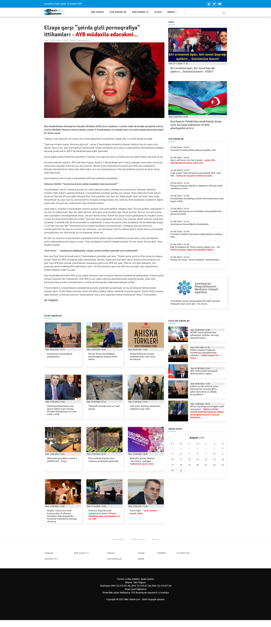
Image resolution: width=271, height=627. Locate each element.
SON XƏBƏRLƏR (118, 12)
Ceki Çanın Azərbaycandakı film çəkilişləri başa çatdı (145, 407)
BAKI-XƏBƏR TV (140, 12)
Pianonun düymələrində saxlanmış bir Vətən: (104, 514)
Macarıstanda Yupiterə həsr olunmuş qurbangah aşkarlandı (103, 459)
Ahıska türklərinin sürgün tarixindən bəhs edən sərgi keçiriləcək (142, 356)
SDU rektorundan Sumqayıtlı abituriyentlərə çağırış (204, 372)
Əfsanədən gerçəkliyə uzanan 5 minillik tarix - (62, 459)
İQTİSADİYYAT (183, 553)
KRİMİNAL (161, 553)
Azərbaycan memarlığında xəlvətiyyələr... (59, 355)
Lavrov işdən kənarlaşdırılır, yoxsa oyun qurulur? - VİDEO (197, 69)
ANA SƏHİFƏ (97, 12)
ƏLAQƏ (158, 12)
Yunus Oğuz (143, 512)
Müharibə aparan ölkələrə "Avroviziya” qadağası (142, 461)
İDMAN (141, 559)
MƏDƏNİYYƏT (51, 559)
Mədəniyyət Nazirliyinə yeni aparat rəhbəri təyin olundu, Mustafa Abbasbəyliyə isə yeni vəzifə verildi (61, 410)
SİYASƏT (111, 553)
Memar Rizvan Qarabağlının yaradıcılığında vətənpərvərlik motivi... (102, 356)
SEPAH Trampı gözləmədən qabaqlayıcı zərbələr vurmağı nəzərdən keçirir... (204, 335)
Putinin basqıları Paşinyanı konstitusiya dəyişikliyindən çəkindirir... (204, 354)
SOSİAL (141, 553)
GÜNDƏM (49, 553)
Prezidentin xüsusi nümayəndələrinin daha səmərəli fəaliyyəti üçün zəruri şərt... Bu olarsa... (195, 302)
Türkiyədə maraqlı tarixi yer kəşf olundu (104, 407)
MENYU (171, 12)
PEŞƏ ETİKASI (138, 539)
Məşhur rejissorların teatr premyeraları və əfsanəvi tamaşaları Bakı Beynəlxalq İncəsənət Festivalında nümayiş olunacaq (62, 516)
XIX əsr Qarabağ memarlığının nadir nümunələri (207, 412)
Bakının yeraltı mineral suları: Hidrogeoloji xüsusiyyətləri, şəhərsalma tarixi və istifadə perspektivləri (204, 390)
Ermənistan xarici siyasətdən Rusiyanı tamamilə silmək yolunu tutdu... (197, 123)
